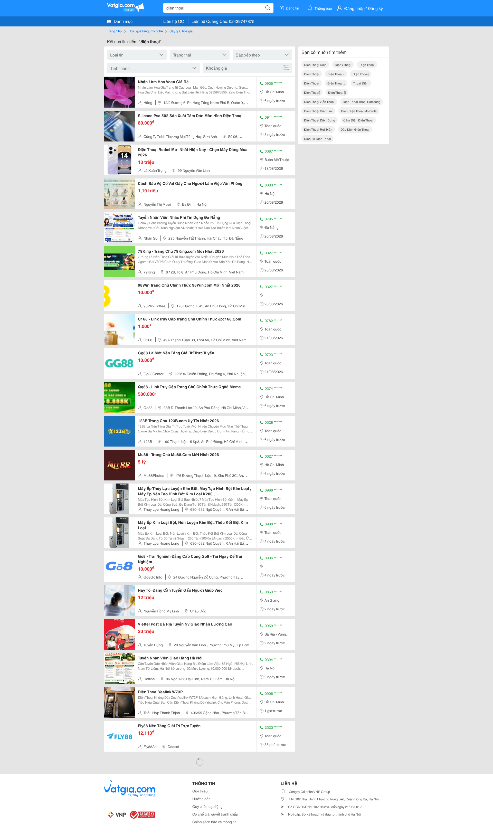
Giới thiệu (200, 790)
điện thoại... (336, 83)
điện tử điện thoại (317, 138)
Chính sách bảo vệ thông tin (214, 821)
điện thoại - (335, 74)
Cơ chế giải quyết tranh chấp (215, 814)
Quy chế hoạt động (207, 806)
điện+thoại (343, 64)
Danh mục (122, 21)
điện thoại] (360, 74)
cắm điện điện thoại (358, 120)
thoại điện (360, 83)
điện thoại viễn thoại (319, 101)
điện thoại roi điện (318, 129)
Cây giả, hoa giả (181, 31)
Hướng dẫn (201, 798)
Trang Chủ (114, 31)
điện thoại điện (315, 64)
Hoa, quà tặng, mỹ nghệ (145, 31)
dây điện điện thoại (354, 129)
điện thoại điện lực (318, 111)
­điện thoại (311, 83)
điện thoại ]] (337, 92)
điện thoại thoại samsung (362, 101)
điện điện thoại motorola (359, 111)
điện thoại (367, 64)
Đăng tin (292, 8)
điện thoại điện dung (319, 120)
